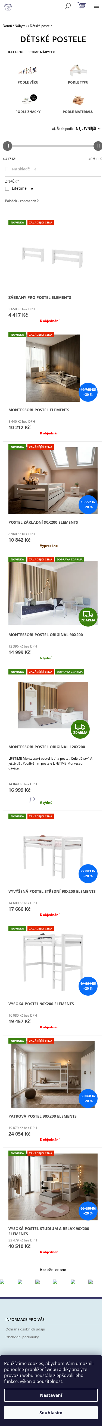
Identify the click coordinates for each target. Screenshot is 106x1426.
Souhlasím (51, 1413)
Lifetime (22, 188)
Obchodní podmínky (22, 1337)
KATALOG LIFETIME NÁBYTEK (31, 52)
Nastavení (51, 1395)
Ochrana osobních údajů (25, 1329)
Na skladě (24, 168)
